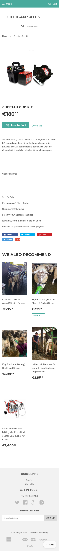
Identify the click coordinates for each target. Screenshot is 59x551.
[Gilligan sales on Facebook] (25, 503)
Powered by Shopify (39, 532)
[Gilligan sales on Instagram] (41, 503)
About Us (29, 484)
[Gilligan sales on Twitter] (17, 503)
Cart (54, 3)
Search (29, 479)
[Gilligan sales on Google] (33, 503)
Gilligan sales (23, 17)
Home (4, 36)
